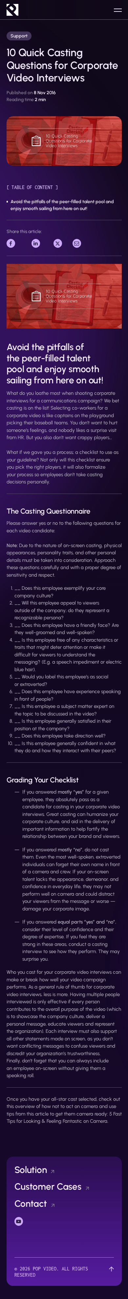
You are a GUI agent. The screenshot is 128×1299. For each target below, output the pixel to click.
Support (19, 36)
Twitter (61, 242)
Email (78, 242)
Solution (30, 1169)
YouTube (23, 1220)
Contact (30, 1203)
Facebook (17, 242)
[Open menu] (118, 10)
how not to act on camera (70, 1106)
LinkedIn (41, 242)
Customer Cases (47, 1186)
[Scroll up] (111, 1272)
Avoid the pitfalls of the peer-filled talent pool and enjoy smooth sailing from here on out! (62, 205)
